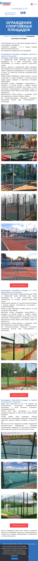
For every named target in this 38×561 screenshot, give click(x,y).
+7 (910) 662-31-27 (19, 8)
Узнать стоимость (19, 285)
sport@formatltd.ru (10, 13)
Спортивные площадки (17, 36)
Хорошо (14, 559)
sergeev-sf (12, 14)
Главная (6, 36)
